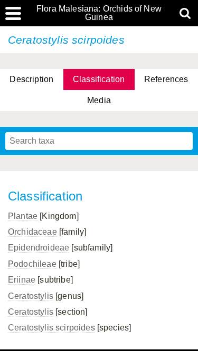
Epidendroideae (38, 247)
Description (31, 79)
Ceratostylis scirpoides (51, 327)
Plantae (22, 216)
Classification (99, 79)
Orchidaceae (32, 231)
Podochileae (32, 263)
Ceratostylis (30, 296)
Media (99, 100)
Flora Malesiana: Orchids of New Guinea (99, 13)
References (166, 79)
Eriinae (21, 279)
